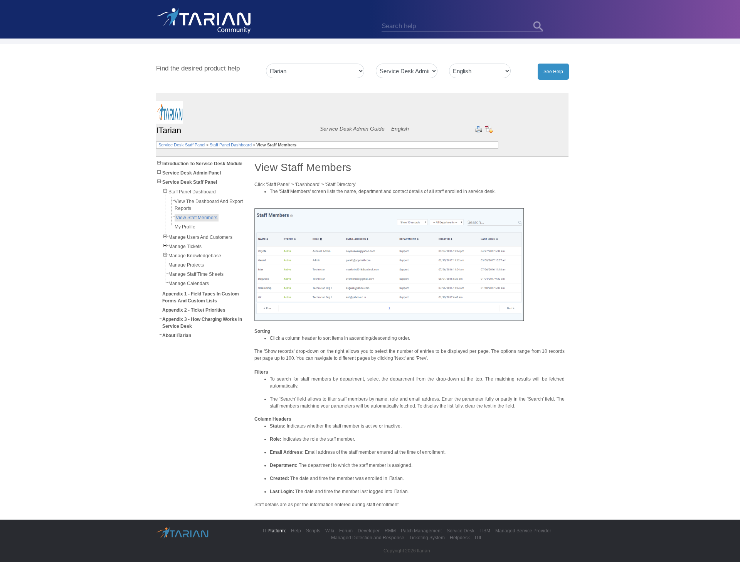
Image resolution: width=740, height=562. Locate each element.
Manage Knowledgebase (194, 255)
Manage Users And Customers (200, 237)
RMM (390, 530)
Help (296, 530)
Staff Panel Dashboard (231, 145)
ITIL (479, 537)
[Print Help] (478, 129)
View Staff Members (196, 217)
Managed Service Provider (523, 530)
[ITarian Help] (204, 20)
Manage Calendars (188, 283)
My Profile (185, 227)
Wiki (329, 530)
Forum (346, 530)
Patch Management (421, 530)
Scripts (313, 530)
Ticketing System (427, 537)
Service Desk (460, 530)
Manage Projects (186, 265)
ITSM (484, 530)
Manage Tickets (185, 246)
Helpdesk (460, 537)
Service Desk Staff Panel (181, 145)
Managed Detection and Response (367, 537)
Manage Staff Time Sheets (196, 274)
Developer (369, 530)
